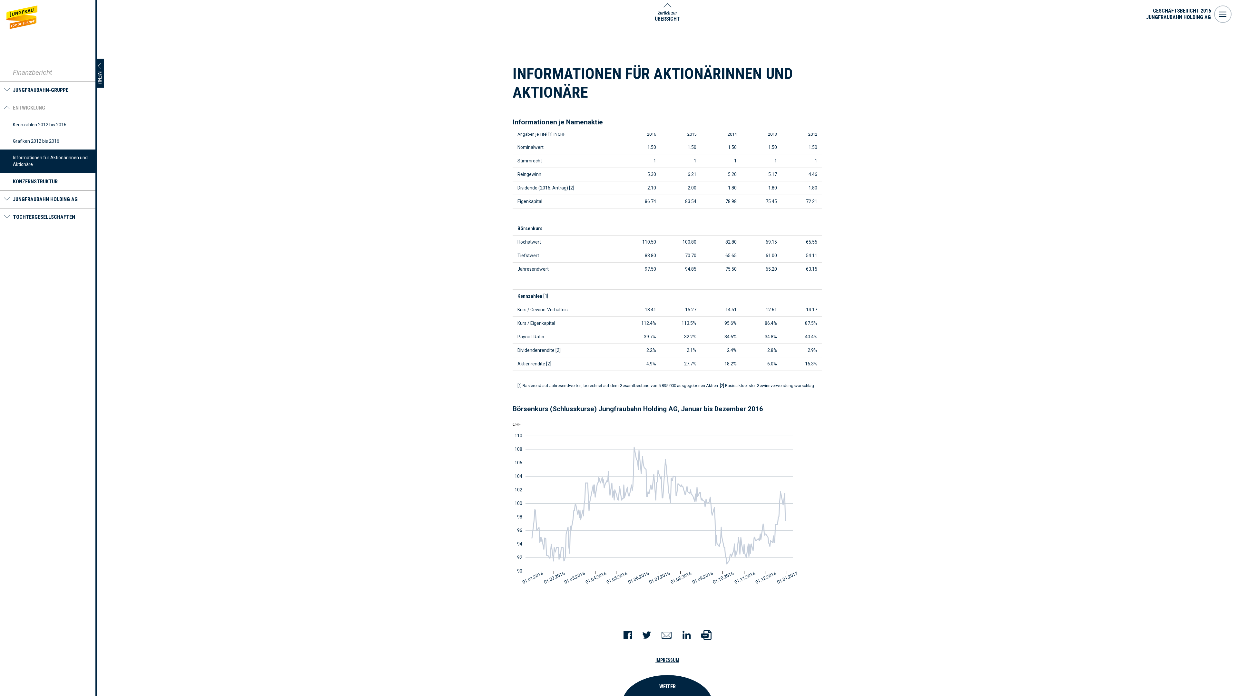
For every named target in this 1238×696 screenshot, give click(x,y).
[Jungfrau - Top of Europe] (21, 17)
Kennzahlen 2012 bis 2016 (39, 124)
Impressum (667, 660)
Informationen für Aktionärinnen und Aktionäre (50, 161)
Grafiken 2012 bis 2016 (36, 141)
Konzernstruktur (35, 182)
